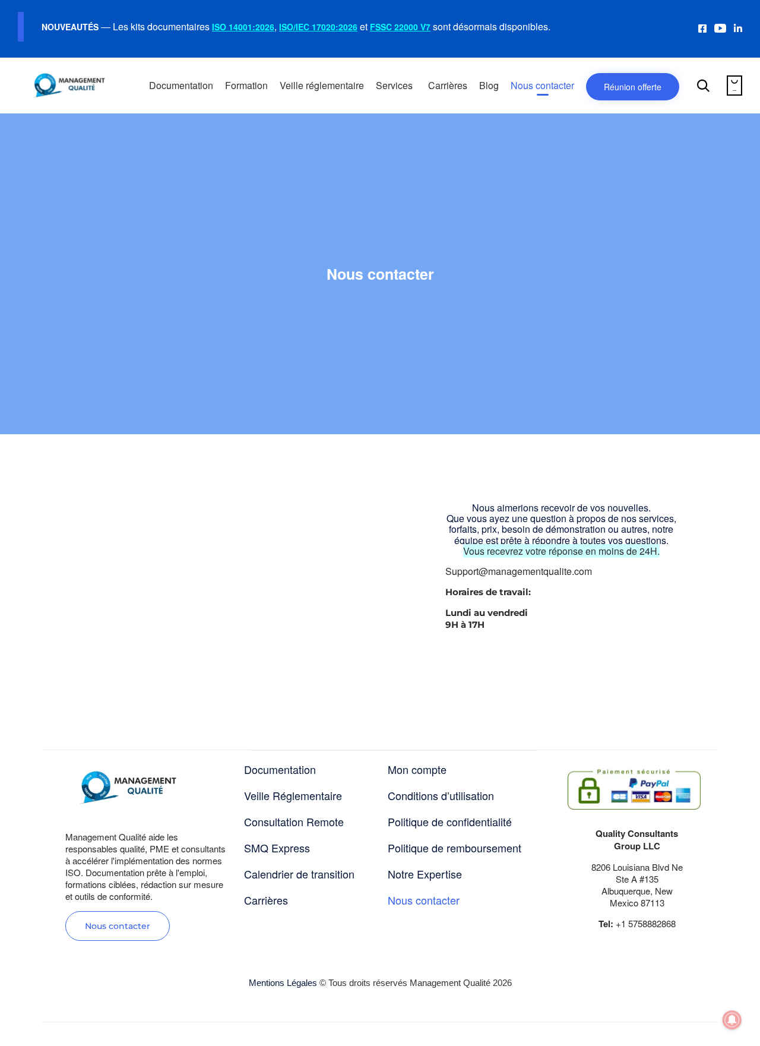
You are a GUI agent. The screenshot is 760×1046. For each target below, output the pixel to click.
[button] (117, 926)
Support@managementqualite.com (518, 571)
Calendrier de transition (299, 873)
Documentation (181, 85)
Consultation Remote (294, 821)
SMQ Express (277, 847)
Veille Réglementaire (293, 795)
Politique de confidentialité (450, 821)
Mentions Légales (283, 983)
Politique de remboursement (454, 847)
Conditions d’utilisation (441, 795)
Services (394, 85)
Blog (489, 85)
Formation (246, 85)
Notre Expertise (425, 873)
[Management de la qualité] (69, 85)
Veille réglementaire (322, 85)
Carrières (447, 85)
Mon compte (417, 769)
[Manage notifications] (732, 1019)
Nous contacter (542, 85)
